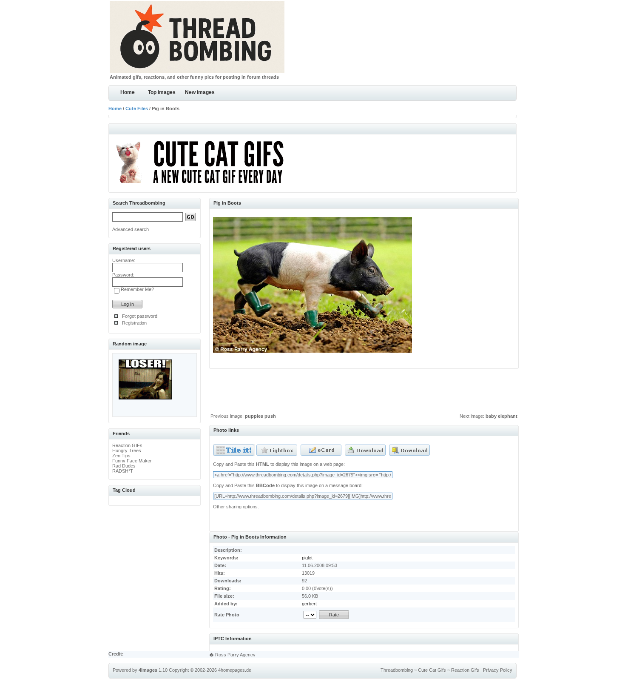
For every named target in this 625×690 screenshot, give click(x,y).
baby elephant (501, 416)
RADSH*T (122, 470)
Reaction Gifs (465, 670)
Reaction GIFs (127, 445)
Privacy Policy (497, 670)
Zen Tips (121, 455)
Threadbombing (397, 670)
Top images (162, 92)
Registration (134, 322)
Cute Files (136, 108)
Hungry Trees (126, 450)
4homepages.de (234, 670)
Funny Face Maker (132, 460)
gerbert (309, 603)
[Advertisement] (364, 393)
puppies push (260, 416)
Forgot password (139, 316)
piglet (307, 557)
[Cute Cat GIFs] (203, 184)
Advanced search (130, 229)
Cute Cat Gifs (432, 670)
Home (127, 92)
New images (200, 92)
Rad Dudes (124, 465)
